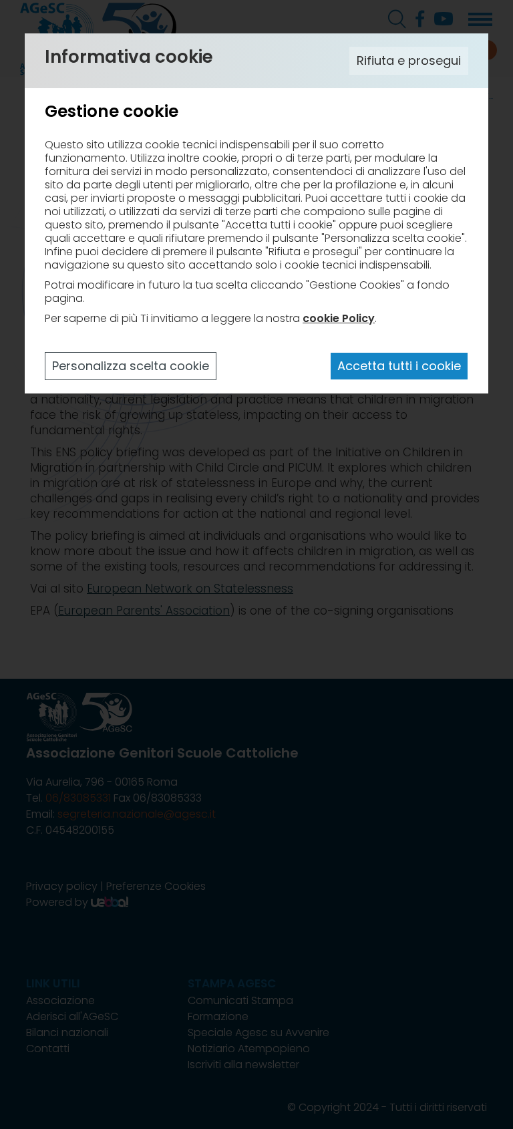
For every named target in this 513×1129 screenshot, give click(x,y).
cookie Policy (339, 318)
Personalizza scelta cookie (130, 365)
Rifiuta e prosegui (409, 60)
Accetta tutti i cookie (399, 365)
